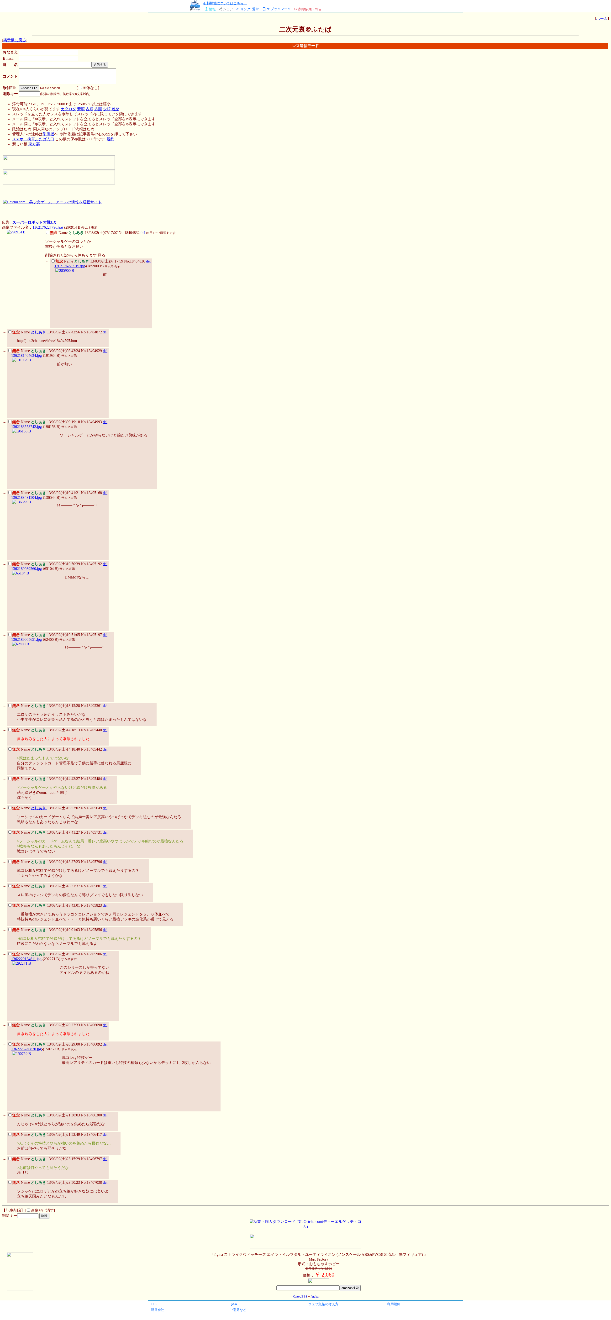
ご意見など (238, 1309)
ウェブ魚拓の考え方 (323, 1304)
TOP (154, 1304)
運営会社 (157, 1309)
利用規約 (393, 1304)
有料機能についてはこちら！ (225, 3)
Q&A (233, 1304)
